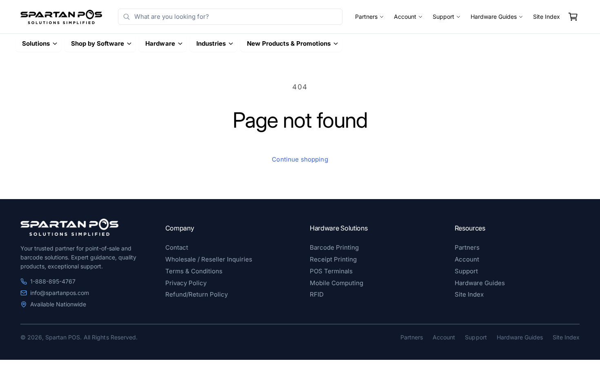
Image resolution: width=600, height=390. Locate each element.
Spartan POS (62, 337)
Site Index (546, 17)
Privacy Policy (186, 283)
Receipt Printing (333, 259)
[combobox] (230, 17)
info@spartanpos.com (59, 292)
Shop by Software (97, 43)
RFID (317, 294)
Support (443, 17)
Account (405, 17)
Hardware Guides (494, 17)
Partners (366, 17)
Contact (176, 247)
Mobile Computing (336, 283)
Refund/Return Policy (196, 294)
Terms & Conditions (193, 271)
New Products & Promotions (289, 43)
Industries (211, 43)
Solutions (36, 43)
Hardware (160, 43)
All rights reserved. (110, 337)
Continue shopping (300, 159)
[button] (573, 16)
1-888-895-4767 (53, 281)
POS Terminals (331, 271)
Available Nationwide (58, 304)
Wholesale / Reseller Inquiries (208, 259)
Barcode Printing (334, 247)
